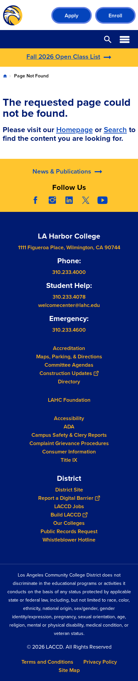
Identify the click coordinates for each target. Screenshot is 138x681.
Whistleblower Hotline (69, 540)
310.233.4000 (69, 272)
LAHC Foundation (69, 400)
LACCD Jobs (69, 506)
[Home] (13, 15)
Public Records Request (69, 531)
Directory (69, 381)
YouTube (102, 200)
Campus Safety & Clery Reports (69, 435)
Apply (71, 15)
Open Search (107, 39)
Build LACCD (66, 515)
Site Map (69, 670)
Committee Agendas (69, 365)
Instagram (52, 200)
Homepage (74, 129)
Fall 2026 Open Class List (63, 56)
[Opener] (131, 205)
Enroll (115, 15)
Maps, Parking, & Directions (69, 356)
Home (5, 76)
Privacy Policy (100, 662)
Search (115, 129)
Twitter (86, 200)
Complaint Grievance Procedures (69, 443)
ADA (69, 426)
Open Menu (124, 39)
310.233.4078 (69, 297)
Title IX (69, 460)
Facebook (35, 200)
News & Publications (61, 171)
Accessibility (69, 418)
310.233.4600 (69, 330)
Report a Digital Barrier (65, 498)
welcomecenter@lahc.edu (69, 305)
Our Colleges (69, 523)
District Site (69, 489)
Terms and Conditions (47, 662)
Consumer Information (69, 451)
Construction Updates (66, 373)
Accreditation (69, 348)
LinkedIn (69, 200)
